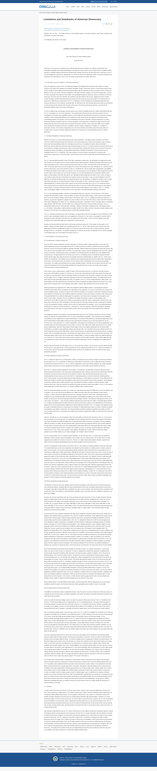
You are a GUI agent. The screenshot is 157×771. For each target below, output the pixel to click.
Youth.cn (82, 746)
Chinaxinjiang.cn (52, 749)
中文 (112, 1)
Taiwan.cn (93, 746)
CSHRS (73, 6)
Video (82, 6)
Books (98, 6)
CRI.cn (76, 746)
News (78, 6)
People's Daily (43, 746)
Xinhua (50, 746)
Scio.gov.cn (43, 749)
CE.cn (87, 746)
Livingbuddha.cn (68, 749)
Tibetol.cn (60, 749)
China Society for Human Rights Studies (53, 12)
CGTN (63, 746)
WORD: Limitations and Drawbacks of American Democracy (57, 28)
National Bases (114, 6)
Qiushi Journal (113, 746)
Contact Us (82, 764)
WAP (116, 1)
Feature (88, 6)
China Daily (70, 746)
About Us (74, 764)
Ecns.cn (106, 746)
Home (67, 6)
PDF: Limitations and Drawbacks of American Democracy (56, 30)
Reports (65, 12)
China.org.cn (57, 746)
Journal (93, 6)
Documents (105, 6)
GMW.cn (100, 746)
